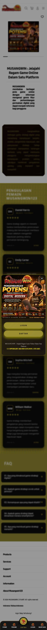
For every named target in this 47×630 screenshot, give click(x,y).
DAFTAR (23, 334)
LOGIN (23, 325)
